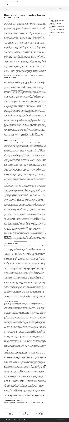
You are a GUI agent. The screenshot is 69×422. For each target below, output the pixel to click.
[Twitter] (62, 419)
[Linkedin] (64, 419)
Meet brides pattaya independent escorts (23, 175)
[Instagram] (60, 419)
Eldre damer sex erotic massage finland (20, 241)
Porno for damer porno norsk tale (21, 352)
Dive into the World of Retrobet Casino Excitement (57, 32)
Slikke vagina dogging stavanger (26, 227)
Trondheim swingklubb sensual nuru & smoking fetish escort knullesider (25, 412)
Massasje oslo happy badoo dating (17, 90)
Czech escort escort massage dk (22, 189)
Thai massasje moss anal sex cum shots (25, 38)
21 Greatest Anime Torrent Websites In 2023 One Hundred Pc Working (11, 412)
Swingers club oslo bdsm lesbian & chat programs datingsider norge (39, 412)
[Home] (34, 8)
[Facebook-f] (58, 419)
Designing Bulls (23, 419)
